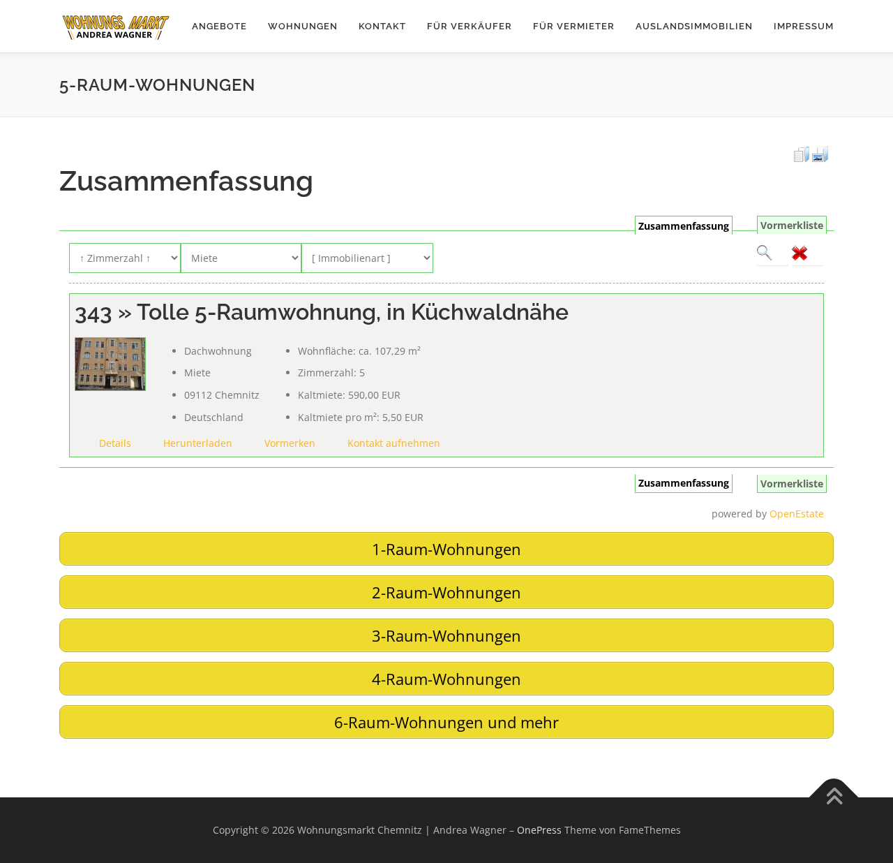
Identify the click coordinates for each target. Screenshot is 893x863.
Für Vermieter (574, 26)
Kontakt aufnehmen (393, 443)
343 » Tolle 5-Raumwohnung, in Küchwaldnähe (322, 312)
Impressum (804, 26)
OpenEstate (797, 513)
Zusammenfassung (683, 226)
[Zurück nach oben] (834, 798)
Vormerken (289, 443)
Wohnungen (303, 26)
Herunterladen (197, 443)
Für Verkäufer (469, 26)
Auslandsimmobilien (694, 26)
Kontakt (382, 26)
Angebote (219, 26)
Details (115, 443)
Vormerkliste (791, 225)
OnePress (539, 829)
